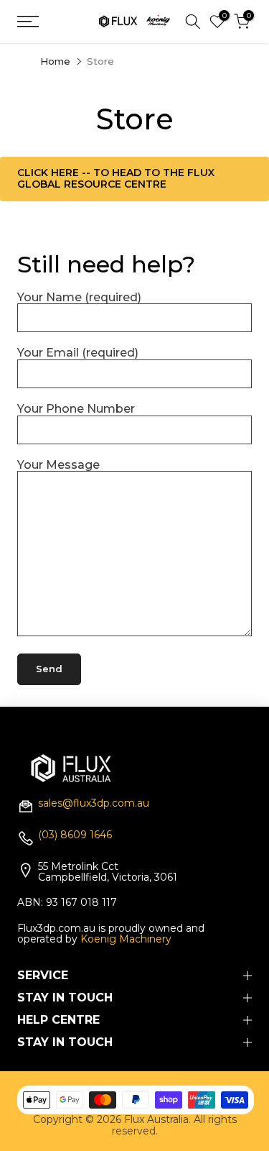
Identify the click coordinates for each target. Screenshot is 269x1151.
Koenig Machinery (125, 938)
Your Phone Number (76, 409)
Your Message (58, 465)
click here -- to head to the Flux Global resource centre (115, 178)
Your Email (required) (77, 352)
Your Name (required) (79, 297)
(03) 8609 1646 (75, 835)
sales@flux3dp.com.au (93, 804)
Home (55, 61)
